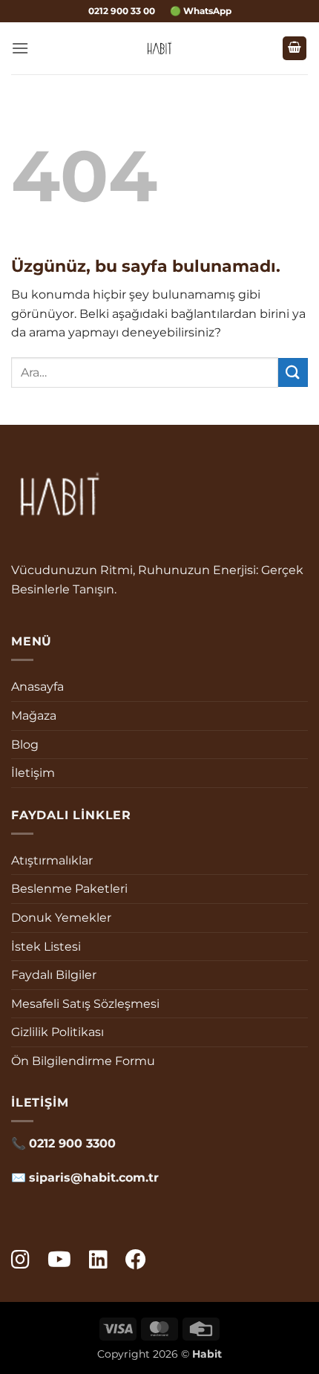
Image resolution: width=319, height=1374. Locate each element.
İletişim (33, 773)
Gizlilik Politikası (57, 1032)
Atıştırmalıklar (52, 860)
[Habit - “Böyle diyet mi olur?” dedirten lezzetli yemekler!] (160, 48)
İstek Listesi (46, 947)
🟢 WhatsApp (200, 10)
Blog (25, 745)
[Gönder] (293, 372)
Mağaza (33, 716)
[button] (20, 48)
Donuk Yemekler (61, 918)
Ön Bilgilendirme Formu (83, 1061)
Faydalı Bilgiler (53, 975)
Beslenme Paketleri (69, 889)
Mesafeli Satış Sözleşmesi (85, 1004)
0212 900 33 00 (121, 10)
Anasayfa (37, 687)
